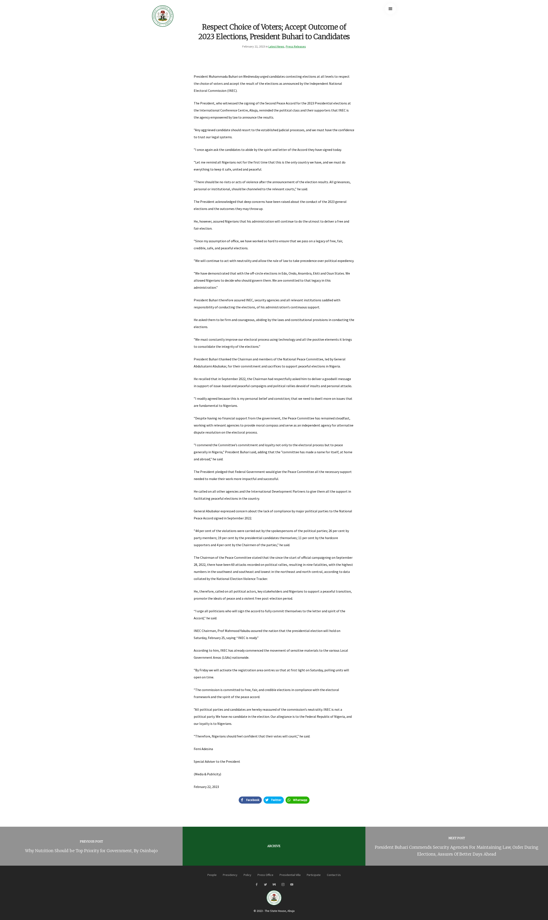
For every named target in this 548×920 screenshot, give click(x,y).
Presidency (230, 875)
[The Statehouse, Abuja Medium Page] (274, 885)
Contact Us (334, 875)
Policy (247, 875)
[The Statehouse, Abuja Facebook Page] (256, 885)
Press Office (265, 875)
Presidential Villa (290, 875)
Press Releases (296, 46)
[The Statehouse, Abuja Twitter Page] (265, 885)
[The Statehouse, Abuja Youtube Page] (291, 885)
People (212, 875)
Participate (314, 875)
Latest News (276, 46)
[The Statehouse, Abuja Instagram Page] (282, 885)
